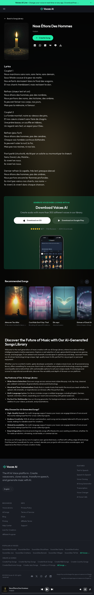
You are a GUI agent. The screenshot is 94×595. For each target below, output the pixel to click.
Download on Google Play (73, 220)
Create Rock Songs (45, 562)
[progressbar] (47, 593)
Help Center (7, 525)
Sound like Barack (40, 553)
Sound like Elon (24, 549)
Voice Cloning (82, 479)
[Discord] (32, 576)
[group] (47, 593)
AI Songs (5, 512)
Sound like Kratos (72, 549)
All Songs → (61, 565)
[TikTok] (46, 576)
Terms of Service (27, 512)
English (7, 489)
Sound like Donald (9, 549)
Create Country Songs (79, 562)
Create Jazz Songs (30, 565)
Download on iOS (34, 220)
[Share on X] (45, 45)
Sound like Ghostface (40, 549)
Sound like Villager (56, 553)
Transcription (82, 488)
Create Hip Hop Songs (27, 562)
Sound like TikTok (71, 553)
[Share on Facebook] (35, 45)
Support (24, 525)
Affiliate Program (9, 534)
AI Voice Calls (82, 497)
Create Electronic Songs (11, 565)
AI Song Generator (84, 484)
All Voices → (85, 553)
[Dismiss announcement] (91, 2)
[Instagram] (41, 576)
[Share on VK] (50, 45)
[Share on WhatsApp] (40, 45)
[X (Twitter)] (37, 576)
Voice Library (7, 508)
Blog (4, 517)
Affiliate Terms (26, 521)
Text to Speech (82, 470)
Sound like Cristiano (23, 553)
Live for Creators (9, 530)
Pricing (5, 521)
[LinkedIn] (50, 576)
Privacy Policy (26, 508)
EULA (23, 517)
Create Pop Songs (9, 562)
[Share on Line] (55, 45)
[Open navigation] (4, 9)
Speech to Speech (84, 475)
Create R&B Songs (62, 562)
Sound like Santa (56, 549)
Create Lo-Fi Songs (47, 565)
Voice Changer (82, 492)
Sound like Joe (8, 553)
